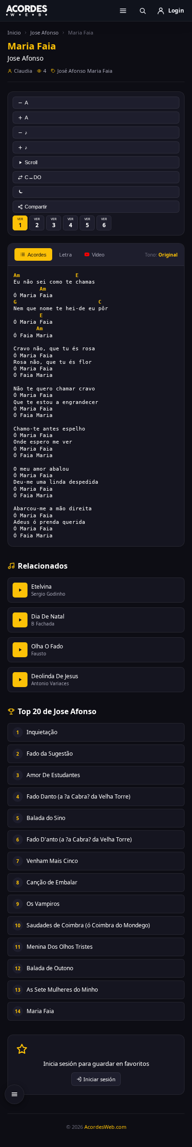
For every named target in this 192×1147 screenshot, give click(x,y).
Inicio (14, 32)
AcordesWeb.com (105, 1126)
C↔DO (33, 177)
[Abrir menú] (123, 11)
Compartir (36, 206)
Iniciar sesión (99, 1079)
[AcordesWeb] (33, 10)
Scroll (31, 162)
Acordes (37, 254)
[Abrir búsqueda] (142, 11)
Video (98, 254)
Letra (65, 254)
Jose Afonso (44, 32)
